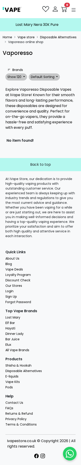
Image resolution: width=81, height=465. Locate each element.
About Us (12, 258)
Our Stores (13, 285)
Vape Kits (12, 382)
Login (9, 291)
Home (7, 37)
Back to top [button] (40, 164)
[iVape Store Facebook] (37, 456)
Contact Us (14, 402)
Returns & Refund (19, 413)
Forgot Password (18, 302)
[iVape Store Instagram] (43, 456)
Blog (8, 264)
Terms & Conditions (21, 424)
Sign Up (11, 296)
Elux (8, 344)
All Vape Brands (17, 350)
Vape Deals (14, 269)
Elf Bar (10, 323)
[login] (55, 9)
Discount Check (17, 280)
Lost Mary (12, 317)
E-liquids (11, 376)
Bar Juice (12, 339)
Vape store (26, 37)
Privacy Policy (16, 419)
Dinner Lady (14, 333)
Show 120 (14, 77)
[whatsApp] (69, 453)
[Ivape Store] (12, 9)
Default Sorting (43, 77)
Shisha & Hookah (18, 365)
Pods (9, 387)
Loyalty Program (18, 275)
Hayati (10, 328)
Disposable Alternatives (58, 37)
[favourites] (46, 9)
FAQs (9, 408)
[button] (73, 10)
